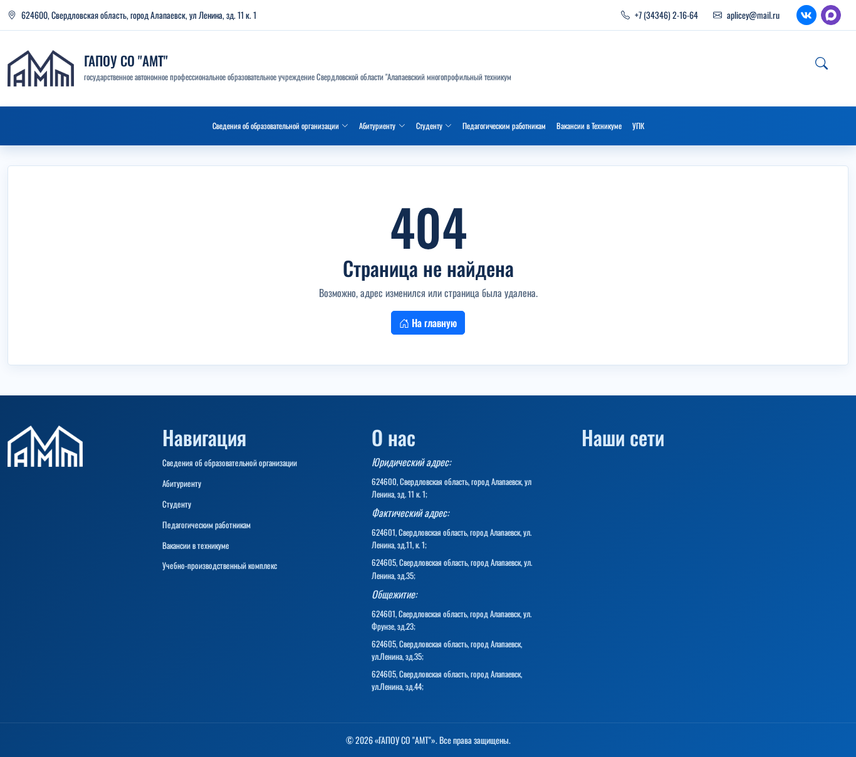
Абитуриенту (181, 483)
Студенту (176, 504)
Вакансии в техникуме (195, 545)
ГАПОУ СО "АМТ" (126, 60)
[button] (280, 126)
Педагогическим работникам (206, 524)
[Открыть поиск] (821, 63)
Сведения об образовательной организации (229, 462)
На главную (433, 322)
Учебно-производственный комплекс (219, 565)
